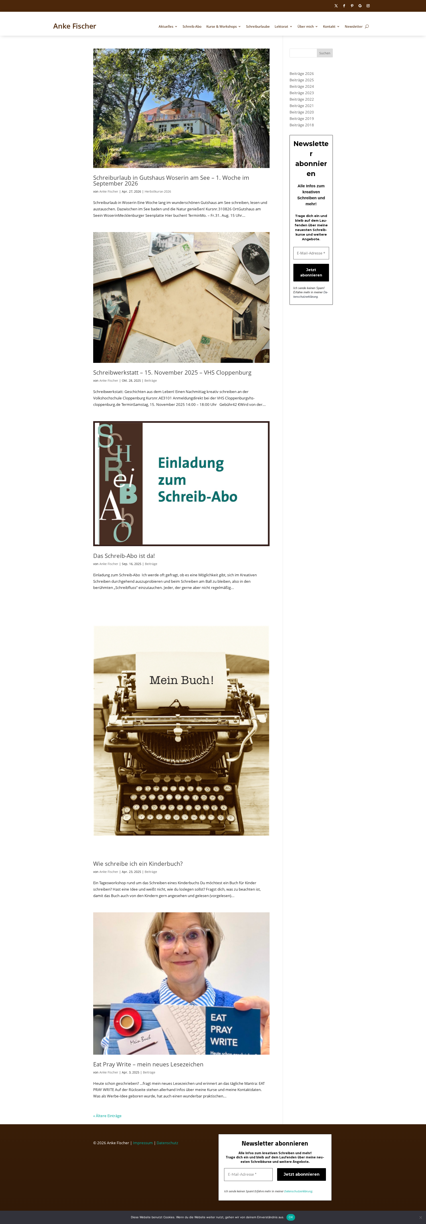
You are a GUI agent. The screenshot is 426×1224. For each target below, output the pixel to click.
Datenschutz (167, 1142)
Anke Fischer (108, 191)
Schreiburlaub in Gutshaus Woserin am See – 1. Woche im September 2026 (171, 180)
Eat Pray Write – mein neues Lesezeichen (148, 1064)
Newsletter (354, 27)
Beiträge (150, 380)
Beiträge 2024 (302, 86)
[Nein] (420, 1217)
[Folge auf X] (336, 6)
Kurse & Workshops (221, 27)
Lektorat (281, 27)
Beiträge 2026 (302, 73)
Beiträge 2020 (302, 112)
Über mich (306, 27)
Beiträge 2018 (302, 124)
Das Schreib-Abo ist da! (124, 556)
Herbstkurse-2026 (158, 191)
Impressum (143, 1142)
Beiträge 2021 (302, 105)
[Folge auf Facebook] (344, 6)
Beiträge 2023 (302, 92)
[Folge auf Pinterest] (352, 6)
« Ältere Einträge (107, 1115)
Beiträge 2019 (302, 118)
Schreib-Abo (192, 27)
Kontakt (329, 27)
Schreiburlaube (258, 27)
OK (291, 1217)
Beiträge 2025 (302, 79)
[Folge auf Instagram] (368, 6)
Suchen (324, 53)
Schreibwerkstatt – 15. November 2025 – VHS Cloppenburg (172, 372)
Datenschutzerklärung (298, 1191)
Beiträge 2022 (302, 99)
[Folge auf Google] (360, 6)
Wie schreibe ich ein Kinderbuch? (138, 864)
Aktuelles (166, 27)
